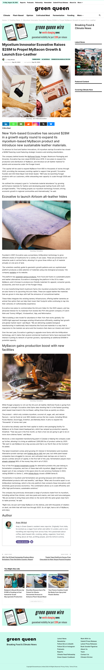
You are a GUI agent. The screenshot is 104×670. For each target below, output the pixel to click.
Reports (23, 2)
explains (13, 272)
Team (83, 652)
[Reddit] (28, 124)
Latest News (61, 639)
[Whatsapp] (13, 124)
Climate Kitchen (87, 657)
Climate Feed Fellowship (66, 654)
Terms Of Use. (73, 666)
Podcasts (30, 2)
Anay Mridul (21, 522)
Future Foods (53, 574)
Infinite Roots (33, 473)
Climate (6, 15)
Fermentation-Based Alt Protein (60, 59)
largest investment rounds (24, 466)
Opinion (30, 15)
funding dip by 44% (34, 453)
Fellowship (39, 2)
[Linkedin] (5, 124)
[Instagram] (36, 124)
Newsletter (48, 2)
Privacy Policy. (65, 666)
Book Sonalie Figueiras (89, 646)
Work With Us (86, 639)
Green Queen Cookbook (66, 657)
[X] (43, 124)
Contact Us (85, 654)
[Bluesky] (51, 124)
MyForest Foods (34, 156)
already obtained (8, 461)
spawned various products (26, 277)
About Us (73, 2)
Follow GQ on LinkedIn (65, 644)
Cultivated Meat (43, 15)
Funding (70, 15)
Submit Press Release (60, 2)
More (80, 2)
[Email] (20, 124)
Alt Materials (46, 59)
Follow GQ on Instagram (66, 646)
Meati (53, 468)
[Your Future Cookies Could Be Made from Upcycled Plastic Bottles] (58, 581)
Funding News (36, 59)
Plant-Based (18, 15)
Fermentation (58, 15)
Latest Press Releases (89, 644)
